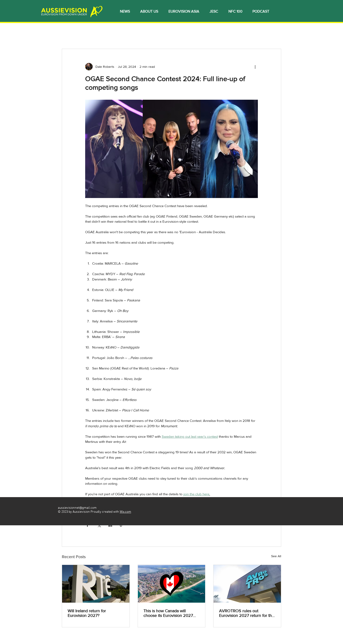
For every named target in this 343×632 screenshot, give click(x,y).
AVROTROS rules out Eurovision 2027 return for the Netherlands (246, 613)
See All (276, 556)
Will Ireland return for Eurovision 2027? (87, 613)
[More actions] (255, 66)
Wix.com (125, 512)
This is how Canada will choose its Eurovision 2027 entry (168, 613)
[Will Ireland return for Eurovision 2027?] (96, 584)
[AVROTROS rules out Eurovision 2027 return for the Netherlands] (247, 584)
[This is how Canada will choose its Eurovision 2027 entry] (171, 584)
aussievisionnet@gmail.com (77, 508)
